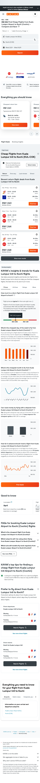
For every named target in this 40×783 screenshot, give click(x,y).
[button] (38, 8)
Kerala (15, 733)
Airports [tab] (7, 697)
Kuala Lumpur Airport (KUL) (13, 711)
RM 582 (5, 22)
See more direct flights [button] (20, 633)
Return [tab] (5, 173)
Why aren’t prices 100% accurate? (14, 761)
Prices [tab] (6, 287)
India (33, 731)
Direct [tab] (32, 173)
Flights (15, 731)
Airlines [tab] (15, 287)
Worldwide (22, 731)
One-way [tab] (13, 173)
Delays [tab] (25, 287)
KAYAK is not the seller (10, 754)
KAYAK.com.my (7, 731)
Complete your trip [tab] (30, 697)
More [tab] (34, 287)
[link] (20, 484)
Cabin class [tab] (16, 697)
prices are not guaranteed (9, 748)
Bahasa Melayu (23, 9)
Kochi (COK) (9, 713)
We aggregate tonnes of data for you (15, 757)
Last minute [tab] (23, 173)
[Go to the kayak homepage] (13, 14)
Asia (28, 731)
